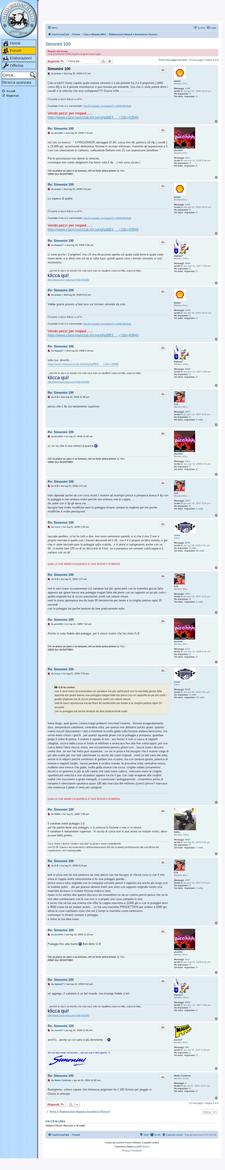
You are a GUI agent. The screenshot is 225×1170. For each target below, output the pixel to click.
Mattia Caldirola (182, 1075)
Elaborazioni (21, 58)
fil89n (177, 832)
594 (187, 1047)
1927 (187, 411)
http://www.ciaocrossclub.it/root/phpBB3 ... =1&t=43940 (93, 117)
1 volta (199, 419)
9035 (187, 543)
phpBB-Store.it (142, 1146)
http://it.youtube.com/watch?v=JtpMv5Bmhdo (107, 106)
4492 (187, 839)
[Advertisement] (19, 167)
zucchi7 (178, 1040)
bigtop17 (178, 256)
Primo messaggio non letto (173, 60)
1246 (187, 88)
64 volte (200, 550)
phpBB (119, 1142)
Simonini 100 (58, 44)
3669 (187, 263)
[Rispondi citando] (163, 69)
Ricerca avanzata (16, 82)
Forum (15, 50)
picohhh (178, 150)
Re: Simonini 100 (61, 128)
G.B (176, 404)
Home (15, 43)
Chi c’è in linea (55, 1121)
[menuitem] (211, 27)
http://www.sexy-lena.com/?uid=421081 (68, 279)
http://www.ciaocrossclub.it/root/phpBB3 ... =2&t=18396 (83, 364)
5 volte (192, 548)
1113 (187, 158)
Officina (16, 65)
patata (177, 81)
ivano (177, 535)
